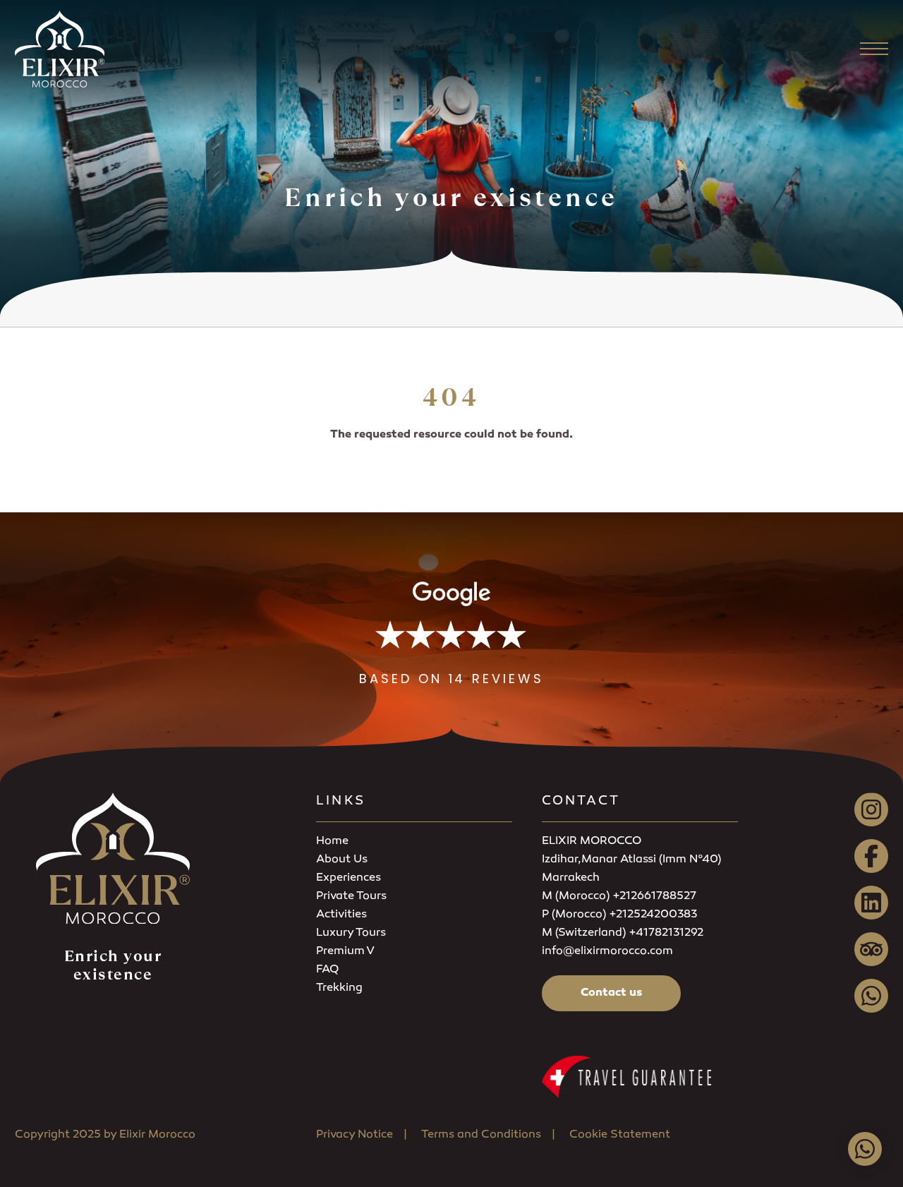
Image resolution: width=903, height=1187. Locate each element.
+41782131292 (666, 933)
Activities (341, 915)
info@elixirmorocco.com (607, 951)
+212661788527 (654, 896)
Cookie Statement (619, 1135)
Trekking (339, 988)
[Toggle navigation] (874, 49)
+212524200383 (653, 915)
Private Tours (351, 896)
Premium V (345, 951)
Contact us (611, 993)
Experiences (348, 878)
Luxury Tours (351, 933)
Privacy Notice (354, 1135)
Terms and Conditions (481, 1135)
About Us (342, 860)
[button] (451, 634)
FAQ (327, 970)
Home (332, 841)
